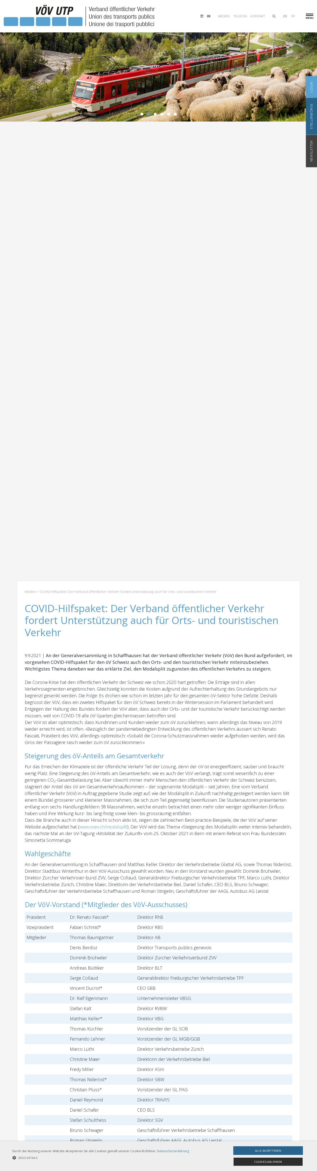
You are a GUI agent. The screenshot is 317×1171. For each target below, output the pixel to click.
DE (285, 16)
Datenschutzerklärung (173, 1151)
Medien (224, 16)
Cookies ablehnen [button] (268, 1162)
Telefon (240, 16)
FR (293, 16)
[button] (100, 1157)
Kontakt (258, 16)
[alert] (158, 1156)
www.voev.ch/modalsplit (103, 827)
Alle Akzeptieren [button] (268, 1150)
